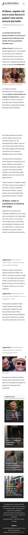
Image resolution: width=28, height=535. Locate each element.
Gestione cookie (24, 533)
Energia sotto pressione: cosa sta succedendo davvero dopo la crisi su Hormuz (13, 415)
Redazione (6, 532)
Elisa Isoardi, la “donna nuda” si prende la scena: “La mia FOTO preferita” (13, 262)
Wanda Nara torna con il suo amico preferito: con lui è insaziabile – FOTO (14, 296)
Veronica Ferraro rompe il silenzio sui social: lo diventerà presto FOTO (12, 350)
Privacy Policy (14, 532)
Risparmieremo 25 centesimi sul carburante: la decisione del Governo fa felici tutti (14, 491)
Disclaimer (21, 532)
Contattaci (14, 521)
